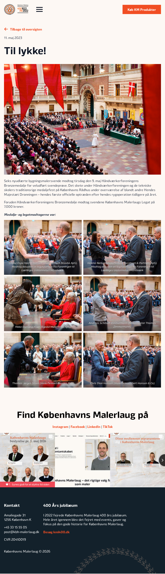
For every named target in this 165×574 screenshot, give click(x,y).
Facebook (78, 426)
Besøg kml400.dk (56, 531)
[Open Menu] (39, 9)
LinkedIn (93, 426)
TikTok (108, 426)
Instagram (60, 426)
